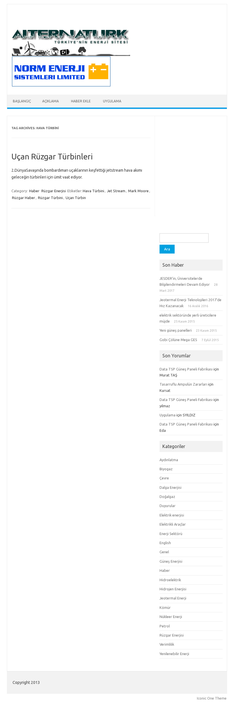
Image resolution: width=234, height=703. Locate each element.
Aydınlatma (169, 460)
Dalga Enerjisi (170, 487)
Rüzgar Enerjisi (53, 191)
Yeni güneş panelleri (176, 330)
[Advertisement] (191, 204)
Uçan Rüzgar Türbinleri (52, 156)
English (165, 543)
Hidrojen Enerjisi (173, 589)
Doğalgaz (167, 497)
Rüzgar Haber (23, 198)
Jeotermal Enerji (173, 598)
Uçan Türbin (76, 198)
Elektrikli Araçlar (173, 524)
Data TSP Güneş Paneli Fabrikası (186, 369)
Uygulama (112, 101)
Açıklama (50, 101)
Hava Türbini (93, 191)
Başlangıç (22, 101)
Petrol (165, 626)
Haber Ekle (81, 101)
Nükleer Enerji (171, 617)
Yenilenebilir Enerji (174, 654)
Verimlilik (167, 644)
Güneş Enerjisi (171, 561)
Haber (34, 191)
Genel (164, 552)
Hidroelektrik (170, 580)
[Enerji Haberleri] (71, 54)
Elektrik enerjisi (172, 515)
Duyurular (167, 506)
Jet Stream (116, 191)
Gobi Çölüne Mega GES (178, 340)
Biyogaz (166, 469)
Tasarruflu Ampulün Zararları (183, 384)
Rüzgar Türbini (50, 198)
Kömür (165, 607)
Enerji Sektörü (171, 534)
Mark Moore (138, 191)
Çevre (164, 478)
